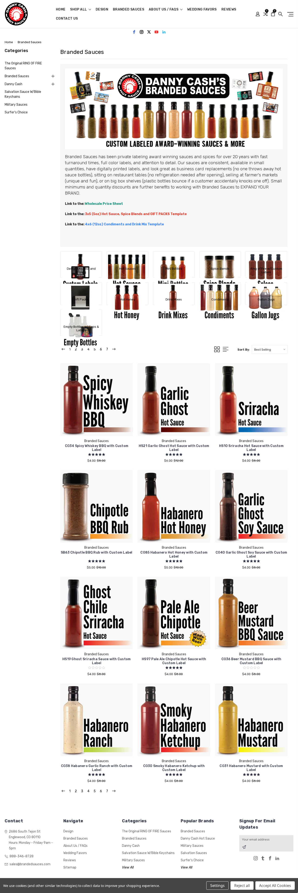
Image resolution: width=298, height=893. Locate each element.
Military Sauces (16, 105)
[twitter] (149, 32)
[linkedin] (164, 32)
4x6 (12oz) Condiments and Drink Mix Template (124, 224)
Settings (217, 885)
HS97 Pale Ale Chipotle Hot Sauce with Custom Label (174, 661)
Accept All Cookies (275, 885)
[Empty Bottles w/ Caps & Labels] (81, 317)
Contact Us (67, 19)
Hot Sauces (127, 268)
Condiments (220, 299)
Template (178, 214)
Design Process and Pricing (81, 270)
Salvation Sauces (194, 853)
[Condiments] (220, 289)
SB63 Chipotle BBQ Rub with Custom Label (96, 553)
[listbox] (270, 349)
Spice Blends (220, 268)
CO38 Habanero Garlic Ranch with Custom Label (96, 768)
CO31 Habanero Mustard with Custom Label (251, 768)
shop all (79, 9)
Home (60, 9)
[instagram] (141, 32)
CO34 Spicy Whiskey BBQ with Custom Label (97, 448)
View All (128, 867)
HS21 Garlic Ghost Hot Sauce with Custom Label (174, 448)
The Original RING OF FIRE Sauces (23, 65)
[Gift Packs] (81, 289)
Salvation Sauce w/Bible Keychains (23, 94)
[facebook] (134, 32)
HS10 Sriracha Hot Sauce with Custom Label (251, 448)
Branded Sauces (128, 9)
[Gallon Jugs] (266, 289)
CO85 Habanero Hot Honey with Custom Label (173, 554)
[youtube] (156, 32)
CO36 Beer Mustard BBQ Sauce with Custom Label (251, 661)
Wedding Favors (202, 9)
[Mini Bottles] (173, 259)
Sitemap (69, 867)
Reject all (242, 885)
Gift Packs (81, 299)
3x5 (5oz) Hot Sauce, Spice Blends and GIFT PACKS (127, 214)
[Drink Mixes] (173, 289)
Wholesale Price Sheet (104, 204)
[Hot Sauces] (127, 259)
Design (102, 9)
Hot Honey (127, 299)
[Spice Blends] (220, 259)
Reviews (228, 9)
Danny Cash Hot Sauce (198, 839)
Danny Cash (13, 84)
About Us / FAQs (164, 9)
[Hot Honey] (127, 289)
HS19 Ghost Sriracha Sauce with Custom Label (96, 661)
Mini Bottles (174, 268)
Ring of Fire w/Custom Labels (266, 270)
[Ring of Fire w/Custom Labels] (266, 259)
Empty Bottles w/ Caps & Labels (81, 328)
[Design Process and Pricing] (81, 259)
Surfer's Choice (16, 112)
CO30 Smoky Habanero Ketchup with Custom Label (174, 768)
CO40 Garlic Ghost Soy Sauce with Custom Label (251, 554)
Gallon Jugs (266, 299)
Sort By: (243, 349)
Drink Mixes (174, 299)
